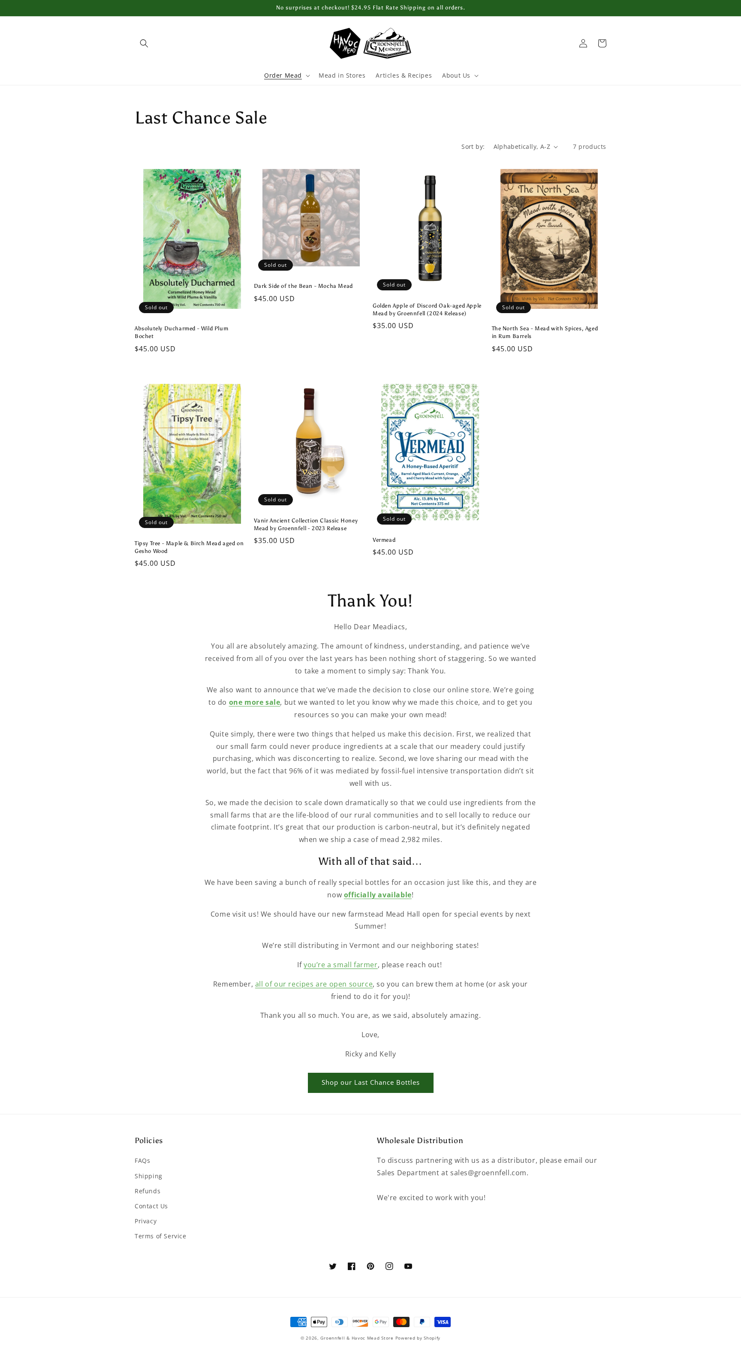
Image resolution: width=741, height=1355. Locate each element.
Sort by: (473, 146)
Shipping (149, 1176)
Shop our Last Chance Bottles (371, 1082)
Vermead (384, 540)
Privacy (146, 1221)
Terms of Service (161, 1236)
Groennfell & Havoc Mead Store (356, 1338)
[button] (144, 43)
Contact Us (151, 1206)
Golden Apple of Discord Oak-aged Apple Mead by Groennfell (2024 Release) (427, 309)
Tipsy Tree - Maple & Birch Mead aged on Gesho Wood (189, 547)
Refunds (147, 1191)
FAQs (142, 1160)
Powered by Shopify (418, 1338)
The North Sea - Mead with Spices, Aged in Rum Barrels (545, 332)
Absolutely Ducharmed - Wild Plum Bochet (181, 332)
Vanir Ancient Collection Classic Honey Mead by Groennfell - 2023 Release (306, 524)
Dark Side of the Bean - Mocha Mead (303, 286)
